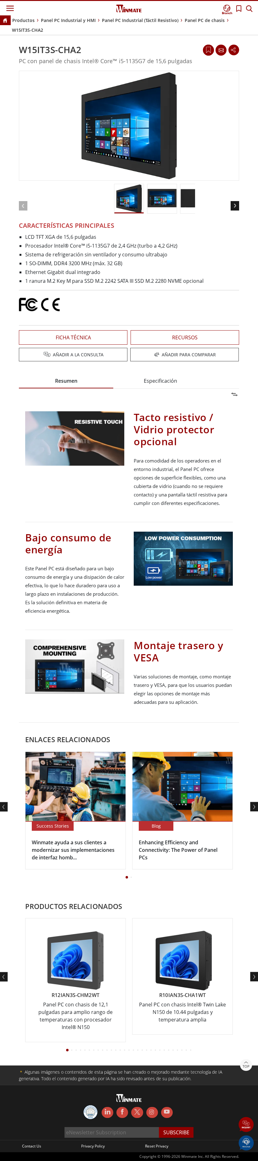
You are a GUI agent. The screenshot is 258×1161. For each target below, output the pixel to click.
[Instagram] (152, 1112)
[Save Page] (208, 49)
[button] (246, 1125)
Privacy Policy (93, 1146)
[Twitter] (137, 1112)
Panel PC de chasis (205, 20)
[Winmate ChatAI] (246, 1142)
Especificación (160, 380)
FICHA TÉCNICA (73, 337)
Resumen (66, 380)
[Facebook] (122, 1112)
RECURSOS (185, 337)
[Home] (5, 21)
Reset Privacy (156, 1146)
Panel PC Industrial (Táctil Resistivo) (140, 20)
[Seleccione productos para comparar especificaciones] (129, 355)
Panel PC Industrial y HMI (68, 20)
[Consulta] (220, 50)
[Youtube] (167, 1112)
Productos (23, 20)
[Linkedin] (107, 1112)
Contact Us (31, 1146)
